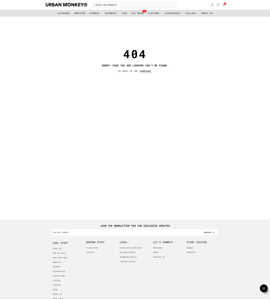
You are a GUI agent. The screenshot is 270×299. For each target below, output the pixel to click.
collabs (191, 13)
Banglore (191, 252)
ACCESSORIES (59, 271)
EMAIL (156, 252)
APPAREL (57, 262)
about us (206, 13)
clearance (64, 13)
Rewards (57, 284)
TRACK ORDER (92, 247)
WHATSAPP (157, 247)
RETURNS (90, 252)
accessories (172, 13)
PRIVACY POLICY (127, 252)
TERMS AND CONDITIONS (131, 247)
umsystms (79, 13)
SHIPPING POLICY (128, 256)
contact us (158, 256)
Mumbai (190, 247)
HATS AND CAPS (60, 257)
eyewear (94, 13)
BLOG (55, 289)
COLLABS (57, 280)
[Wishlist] (218, 5)
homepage (145, 71)
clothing (153, 13)
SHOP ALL (57, 248)
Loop (124, 13)
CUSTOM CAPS (59, 275)
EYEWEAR (57, 266)
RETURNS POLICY (127, 261)
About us (57, 294)
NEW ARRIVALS (59, 253)
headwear (110, 13)
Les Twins (138, 13)
